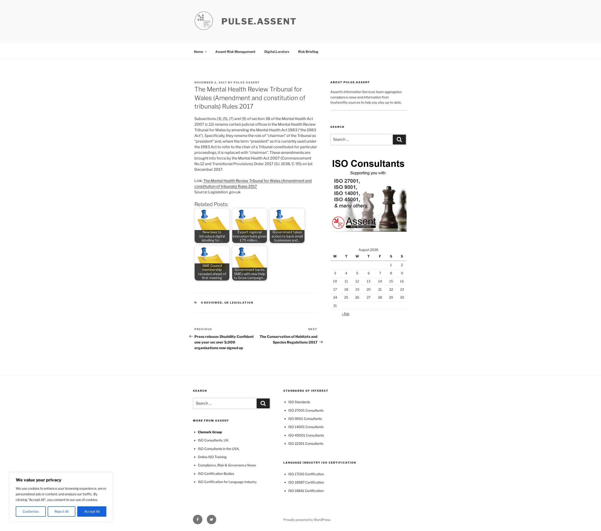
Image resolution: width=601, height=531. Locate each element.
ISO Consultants (210, 440)
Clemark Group (210, 432)
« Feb (345, 314)
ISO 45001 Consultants (306, 435)
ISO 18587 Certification (306, 482)
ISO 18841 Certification (306, 491)
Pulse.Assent (259, 21)
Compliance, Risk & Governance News (227, 465)
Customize (31, 511)
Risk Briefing (308, 52)
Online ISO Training (212, 457)
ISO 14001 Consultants (306, 427)
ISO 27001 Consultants (306, 410)
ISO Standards (299, 402)
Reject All (61, 511)
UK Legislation (239, 302)
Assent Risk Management (235, 52)
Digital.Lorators (276, 52)
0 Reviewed (211, 302)
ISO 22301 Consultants (305, 443)
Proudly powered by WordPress (307, 520)
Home (198, 52)
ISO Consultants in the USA (218, 449)
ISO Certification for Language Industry (227, 482)
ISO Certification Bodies (216, 474)
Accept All (92, 511)
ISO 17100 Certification (306, 474)
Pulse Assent (247, 82)
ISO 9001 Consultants (305, 419)
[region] (61, 497)
